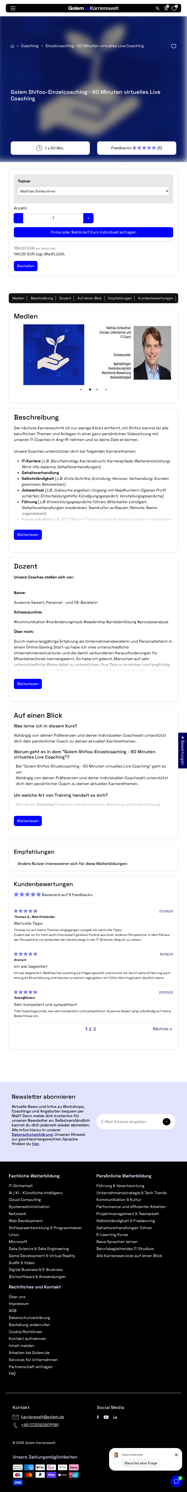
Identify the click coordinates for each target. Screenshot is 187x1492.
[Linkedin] (115, 1416)
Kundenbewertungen (155, 298)
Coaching (29, 45)
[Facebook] (98, 1416)
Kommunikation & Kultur (118, 1199)
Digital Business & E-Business (36, 1269)
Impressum (19, 1303)
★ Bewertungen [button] (182, 750)
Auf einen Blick (89, 298)
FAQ (12, 1373)
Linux (14, 1234)
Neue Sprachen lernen (117, 1241)
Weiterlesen (28, 534)
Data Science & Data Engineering (39, 1248)
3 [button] (95, 1028)
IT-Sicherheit (21, 1185)
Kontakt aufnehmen (27, 1338)
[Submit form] (166, 1121)
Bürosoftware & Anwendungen (37, 1276)
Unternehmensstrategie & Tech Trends (131, 1192)
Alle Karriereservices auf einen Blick (129, 1255)
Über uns (17, 1296)
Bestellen (93, 1079)
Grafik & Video (22, 1262)
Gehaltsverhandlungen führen (124, 1227)
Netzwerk (17, 1213)
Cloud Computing (25, 1199)
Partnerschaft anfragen (31, 1366)
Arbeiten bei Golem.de (29, 1352)
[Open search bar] (157, 8)
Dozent (65, 298)
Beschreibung (42, 298)
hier (35, 1143)
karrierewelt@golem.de (42, 1416)
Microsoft (18, 1241)
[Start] (12, 46)
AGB (13, 1310)
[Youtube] (106, 1416)
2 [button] (90, 1028)
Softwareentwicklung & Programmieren (45, 1227)
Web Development (26, 1220)
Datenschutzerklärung (32, 1134)
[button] (134, 147)
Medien (18, 298)
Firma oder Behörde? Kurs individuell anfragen (93, 232)
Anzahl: (20, 208)
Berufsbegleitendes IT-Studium (125, 1248)
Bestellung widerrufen (29, 1324)
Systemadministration (29, 1206)
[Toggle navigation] (13, 8)
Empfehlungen (120, 298)
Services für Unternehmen (33, 1359)
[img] (25, 911)
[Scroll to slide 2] (97, 389)
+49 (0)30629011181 (40, 1424)
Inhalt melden (21, 1345)
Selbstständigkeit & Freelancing (125, 1220)
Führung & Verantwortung (120, 1185)
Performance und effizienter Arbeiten (131, 1206)
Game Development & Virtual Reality (42, 1255)
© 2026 (34, 1442)
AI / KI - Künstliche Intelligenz (36, 1192)
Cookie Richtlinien (25, 1331)
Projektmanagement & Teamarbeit (127, 1213)
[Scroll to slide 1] (90, 389)
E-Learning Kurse (112, 1234)
